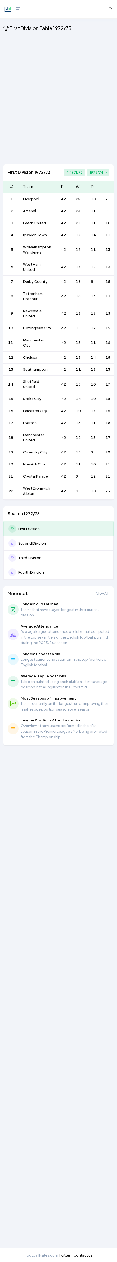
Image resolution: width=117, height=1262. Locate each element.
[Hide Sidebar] (17, 9)
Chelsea (30, 357)
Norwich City (34, 464)
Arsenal (29, 211)
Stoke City (32, 398)
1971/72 (76, 172)
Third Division (29, 558)
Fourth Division (31, 572)
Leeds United (34, 223)
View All (102, 593)
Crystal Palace (35, 476)
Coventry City (35, 452)
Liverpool (31, 199)
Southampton (35, 369)
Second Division (32, 543)
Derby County (35, 281)
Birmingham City (37, 328)
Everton (30, 423)
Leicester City (35, 411)
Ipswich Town (35, 235)
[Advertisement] (58, 99)
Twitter (64, 1255)
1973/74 (97, 172)
